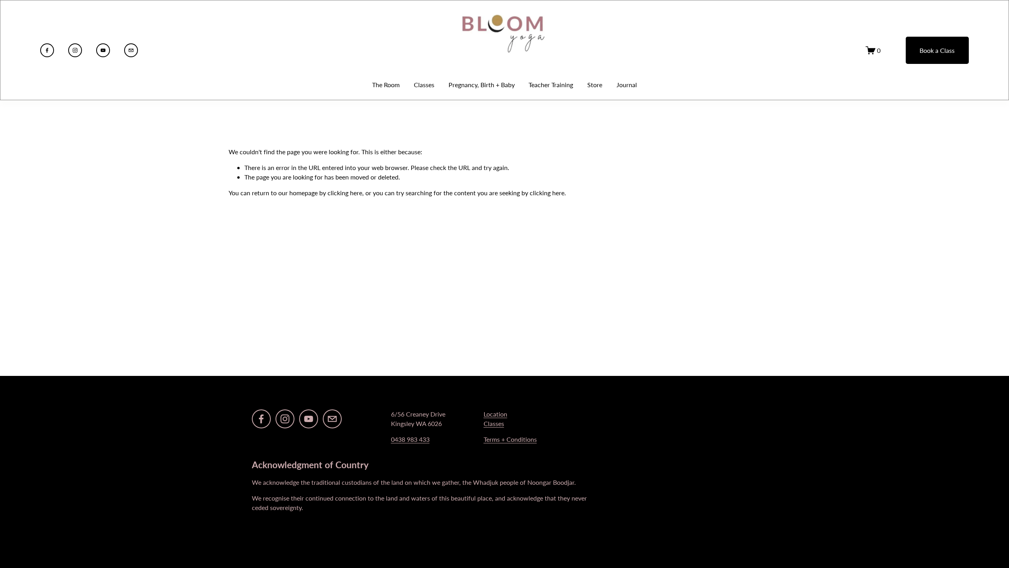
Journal (626, 84)
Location (495, 414)
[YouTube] (103, 50)
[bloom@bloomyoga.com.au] (131, 50)
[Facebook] (47, 50)
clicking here (345, 193)
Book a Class (937, 50)
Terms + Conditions (510, 439)
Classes (494, 423)
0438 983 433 (410, 439)
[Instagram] (75, 50)
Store (594, 84)
